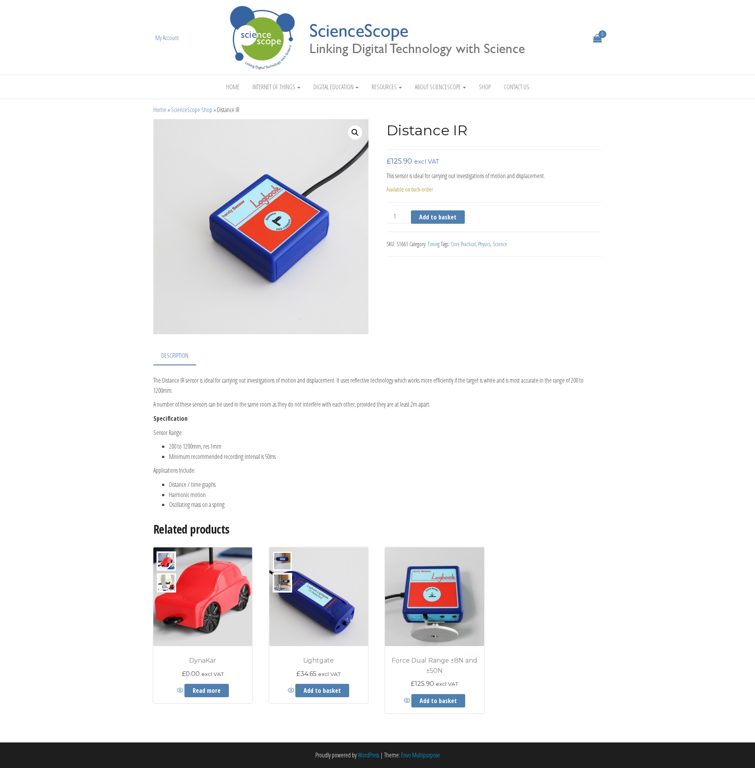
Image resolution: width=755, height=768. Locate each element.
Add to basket (438, 217)
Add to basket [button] (322, 690)
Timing (433, 244)
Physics (484, 244)
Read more (207, 690)
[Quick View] (180, 690)
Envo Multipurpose (420, 755)
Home (232, 87)
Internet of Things (274, 87)
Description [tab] (174, 355)
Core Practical (463, 244)
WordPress (368, 755)
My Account (167, 37)
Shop (485, 87)
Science (500, 244)
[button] (355, 132)
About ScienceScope (438, 87)
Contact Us (516, 87)
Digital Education (334, 87)
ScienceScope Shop (191, 109)
